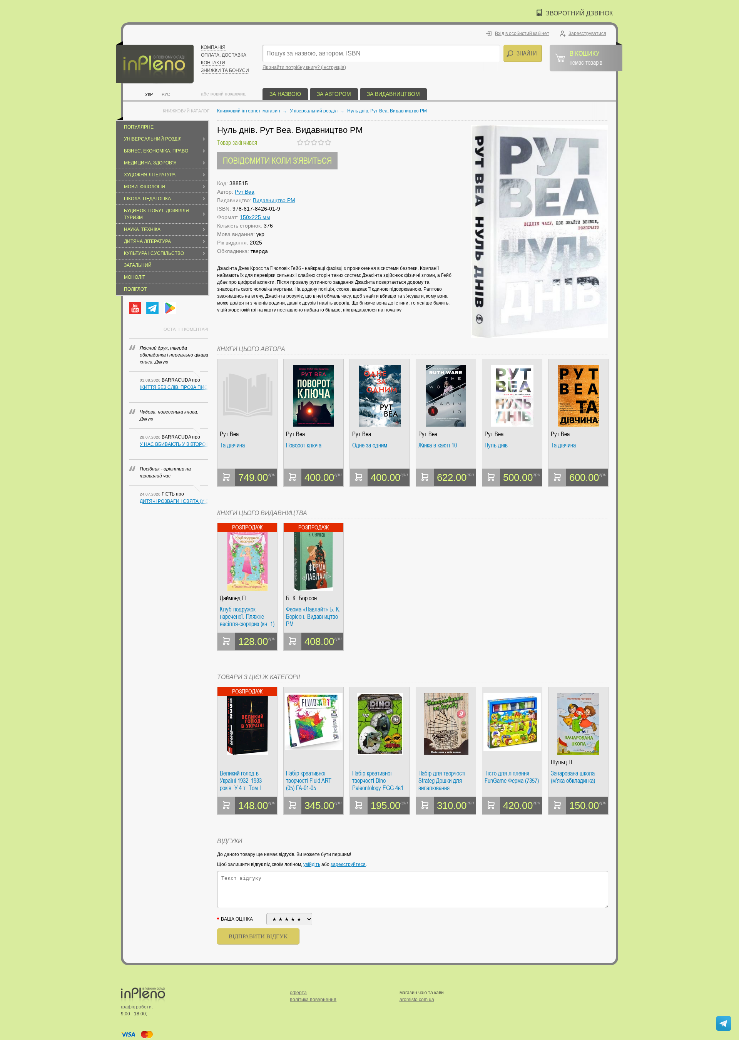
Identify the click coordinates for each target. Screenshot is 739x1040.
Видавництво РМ (274, 200)
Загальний (138, 265)
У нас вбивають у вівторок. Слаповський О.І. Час (174, 444)
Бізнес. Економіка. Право (156, 151)
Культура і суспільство (154, 253)
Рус (166, 94)
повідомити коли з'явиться (277, 160)
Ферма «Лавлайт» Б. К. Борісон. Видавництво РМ (313, 617)
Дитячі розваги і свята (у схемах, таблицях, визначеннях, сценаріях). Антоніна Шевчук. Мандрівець (174, 501)
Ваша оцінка (237, 919)
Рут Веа (244, 192)
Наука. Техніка (142, 229)
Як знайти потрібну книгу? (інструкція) (304, 67)
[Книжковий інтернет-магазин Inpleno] (155, 62)
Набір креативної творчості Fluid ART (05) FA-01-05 (308, 781)
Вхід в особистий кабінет (522, 33)
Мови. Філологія (144, 186)
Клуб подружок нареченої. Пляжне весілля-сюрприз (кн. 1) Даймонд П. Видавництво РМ (247, 617)
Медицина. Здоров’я (150, 163)
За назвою (285, 94)
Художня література (150, 175)
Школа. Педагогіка (147, 198)
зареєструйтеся (348, 864)
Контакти (213, 62)
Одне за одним (369, 445)
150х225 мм (255, 217)
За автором (334, 94)
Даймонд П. (233, 598)
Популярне (139, 127)
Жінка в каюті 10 (437, 445)
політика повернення (313, 999)
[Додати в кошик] (226, 477)
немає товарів (586, 57)
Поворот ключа (303, 445)
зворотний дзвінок (579, 13)
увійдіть (311, 864)
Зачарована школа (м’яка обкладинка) (573, 777)
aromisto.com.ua (417, 999)
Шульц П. (562, 762)
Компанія (213, 47)
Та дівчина (232, 445)
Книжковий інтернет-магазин (248, 111)
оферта (298, 992)
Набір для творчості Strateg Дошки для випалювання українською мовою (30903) (441, 781)
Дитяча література (147, 241)
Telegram (152, 308)
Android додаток (170, 308)
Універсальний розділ (153, 139)
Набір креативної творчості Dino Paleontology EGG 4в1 (377, 781)
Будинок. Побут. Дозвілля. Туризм (157, 214)
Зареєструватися (587, 33)
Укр (149, 94)
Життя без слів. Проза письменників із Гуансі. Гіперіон (174, 387)
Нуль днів (496, 445)
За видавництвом (393, 94)
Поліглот (135, 289)
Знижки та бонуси (225, 70)
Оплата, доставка (223, 55)
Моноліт (134, 277)
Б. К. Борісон (301, 598)
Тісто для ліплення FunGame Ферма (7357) (512, 777)
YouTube (135, 308)
